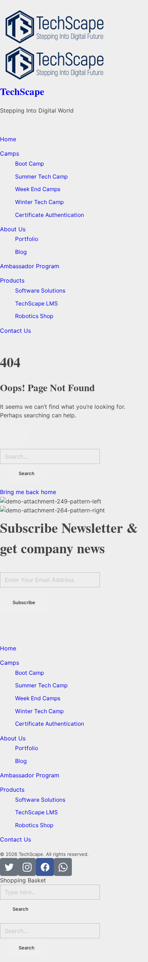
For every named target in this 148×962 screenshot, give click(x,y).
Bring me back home (28, 492)
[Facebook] (45, 867)
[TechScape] (74, 27)
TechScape (22, 91)
